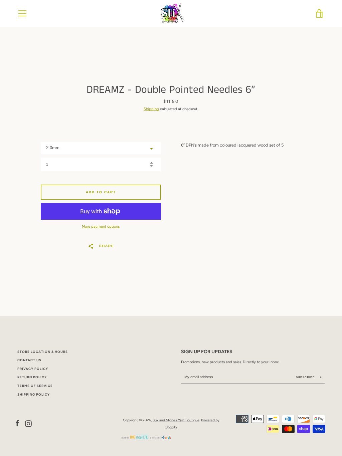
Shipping (151, 108)
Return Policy (32, 377)
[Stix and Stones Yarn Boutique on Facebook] (17, 423)
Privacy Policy (32, 369)
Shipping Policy (33, 394)
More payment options (101, 226)
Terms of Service (35, 386)
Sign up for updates (206, 352)
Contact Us (29, 360)
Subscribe (306, 377)
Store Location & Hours (42, 352)
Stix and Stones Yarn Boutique (176, 420)
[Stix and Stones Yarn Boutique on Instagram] (28, 423)
